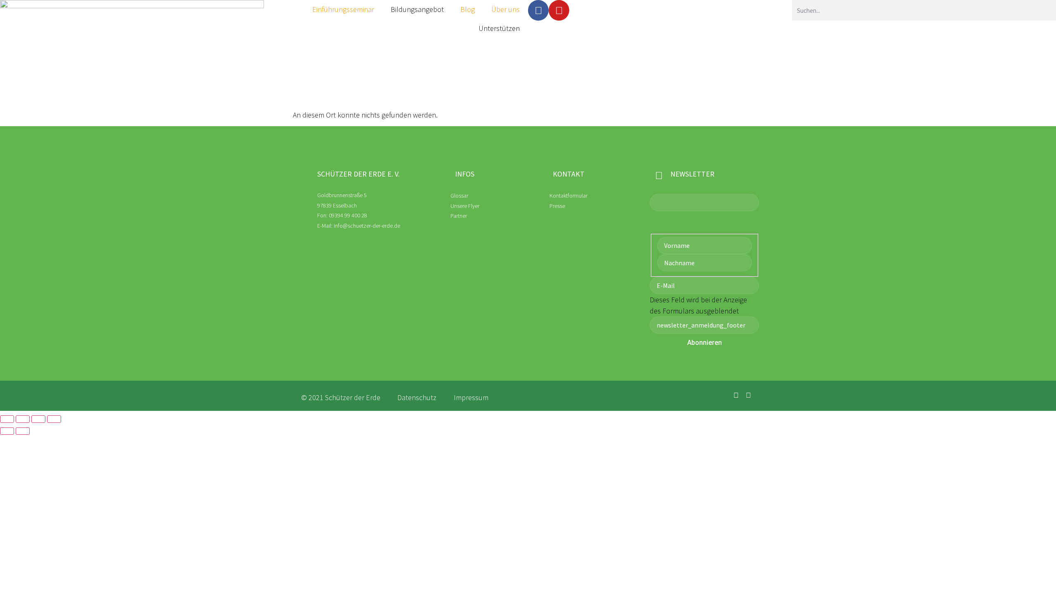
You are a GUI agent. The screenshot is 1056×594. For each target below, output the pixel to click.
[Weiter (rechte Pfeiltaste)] (23, 431)
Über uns (505, 9)
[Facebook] (538, 10)
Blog (467, 9)
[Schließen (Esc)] (54, 419)
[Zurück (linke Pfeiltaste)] (7, 431)
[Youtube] (559, 10)
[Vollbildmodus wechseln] (23, 419)
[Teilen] (38, 419)
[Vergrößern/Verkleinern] (7, 419)
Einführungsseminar (343, 9)
